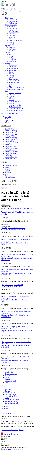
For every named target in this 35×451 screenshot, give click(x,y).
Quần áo (7, 167)
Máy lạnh (11, 75)
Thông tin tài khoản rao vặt (13, 399)
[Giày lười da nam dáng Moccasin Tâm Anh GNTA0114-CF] (17, 298)
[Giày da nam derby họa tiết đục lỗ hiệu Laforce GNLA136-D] (17, 343)
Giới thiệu (8, 389)
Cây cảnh (11, 103)
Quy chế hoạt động (10, 394)
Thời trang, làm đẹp (15, 93)
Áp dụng (4, 188)
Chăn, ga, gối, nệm (14, 80)
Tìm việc (11, 51)
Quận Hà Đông (9, 120)
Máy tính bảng (13, 28)
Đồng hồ (7, 169)
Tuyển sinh (12, 47)
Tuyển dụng (12, 49)
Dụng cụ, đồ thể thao (15, 105)
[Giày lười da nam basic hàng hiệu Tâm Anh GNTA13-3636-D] (17, 359)
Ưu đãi (7, 398)
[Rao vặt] (8, 6)
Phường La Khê (10, 139)
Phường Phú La (9, 144)
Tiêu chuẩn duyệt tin (11, 396)
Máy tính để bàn (14, 32)
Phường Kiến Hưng (11, 138)
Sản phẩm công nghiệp (16, 108)
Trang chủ (8, 117)
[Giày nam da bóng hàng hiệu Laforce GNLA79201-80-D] (17, 328)
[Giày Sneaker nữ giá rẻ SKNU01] (12, 285)
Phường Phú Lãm (10, 146)
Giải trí (11, 98)
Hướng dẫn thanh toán (11, 403)
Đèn (10, 86)
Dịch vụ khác (13, 65)
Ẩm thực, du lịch (14, 96)
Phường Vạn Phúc (10, 153)
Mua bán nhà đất (14, 21)
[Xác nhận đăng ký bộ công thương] (12, 430)
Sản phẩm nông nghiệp (16, 110)
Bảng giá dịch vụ (10, 392)
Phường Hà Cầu (10, 136)
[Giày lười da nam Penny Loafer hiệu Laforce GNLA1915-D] (17, 241)
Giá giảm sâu (13, 19)
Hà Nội (7, 118)
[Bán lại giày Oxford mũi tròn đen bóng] (13, 228)
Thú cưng (12, 94)
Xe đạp (11, 58)
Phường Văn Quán (10, 155)
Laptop (11, 30)
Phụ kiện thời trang (10, 178)
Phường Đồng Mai (10, 132)
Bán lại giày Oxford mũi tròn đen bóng (13, 229)
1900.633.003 (5, 408)
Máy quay (12, 35)
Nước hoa (8, 176)
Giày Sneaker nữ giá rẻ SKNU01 (11, 286)
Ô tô (10, 54)
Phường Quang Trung (11, 151)
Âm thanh (12, 37)
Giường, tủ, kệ (13, 79)
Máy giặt (11, 73)
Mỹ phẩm (8, 172)
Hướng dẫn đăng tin (11, 401)
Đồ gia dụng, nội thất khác (17, 89)
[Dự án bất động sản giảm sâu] (10, 113)
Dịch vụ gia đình (14, 68)
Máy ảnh (11, 33)
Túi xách (7, 171)
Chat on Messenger (18, 449)
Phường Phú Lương (11, 148)
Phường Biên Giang (11, 131)
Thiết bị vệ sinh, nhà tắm (16, 87)
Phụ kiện (11, 42)
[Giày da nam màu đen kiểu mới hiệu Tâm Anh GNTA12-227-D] (17, 313)
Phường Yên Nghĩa (11, 157)
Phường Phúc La (10, 150)
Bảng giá (7, 391)
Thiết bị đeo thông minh (16, 40)
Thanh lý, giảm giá (14, 101)
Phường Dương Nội (11, 134)
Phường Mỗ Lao (10, 141)
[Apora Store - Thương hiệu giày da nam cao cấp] (16, 208)
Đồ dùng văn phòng (15, 107)
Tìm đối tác (12, 66)
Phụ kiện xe (12, 61)
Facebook (8, 413)
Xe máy (11, 56)
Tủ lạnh (11, 72)
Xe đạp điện (12, 59)
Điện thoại (12, 26)
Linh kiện (11, 44)
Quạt (10, 84)
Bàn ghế (11, 77)
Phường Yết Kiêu (10, 158)
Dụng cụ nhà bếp (14, 82)
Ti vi (10, 39)
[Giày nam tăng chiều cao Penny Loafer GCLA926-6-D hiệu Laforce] (17, 256)
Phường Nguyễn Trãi (11, 143)
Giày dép (4, 162)
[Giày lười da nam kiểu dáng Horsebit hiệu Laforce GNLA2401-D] (17, 271)
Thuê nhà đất (13, 23)
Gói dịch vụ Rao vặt (9, 9)
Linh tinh (11, 100)
